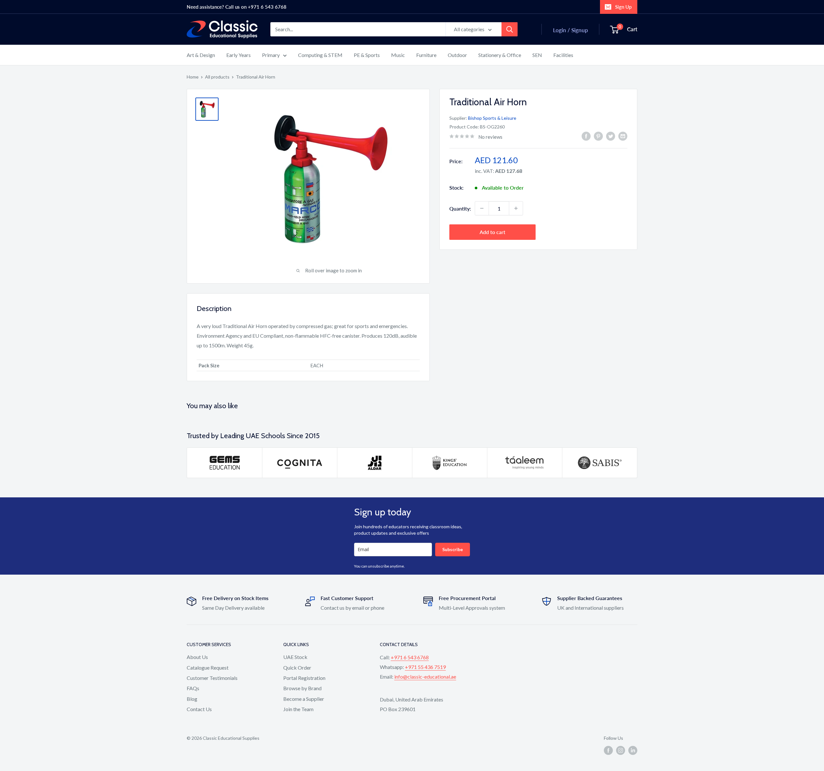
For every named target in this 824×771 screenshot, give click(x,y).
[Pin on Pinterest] (598, 136)
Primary (271, 55)
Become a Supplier (303, 699)
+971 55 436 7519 (425, 667)
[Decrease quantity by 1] (482, 208)
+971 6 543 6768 (410, 657)
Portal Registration (304, 678)
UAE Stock (295, 657)
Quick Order (297, 667)
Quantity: (460, 208)
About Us (197, 657)
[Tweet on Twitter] (610, 136)
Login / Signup (570, 30)
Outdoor (457, 55)
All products (217, 77)
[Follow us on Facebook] (608, 750)
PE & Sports (367, 55)
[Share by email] (622, 136)
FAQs (193, 688)
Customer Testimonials (212, 678)
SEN (537, 55)
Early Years (238, 55)
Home (193, 77)
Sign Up (623, 7)
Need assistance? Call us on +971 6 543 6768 (236, 7)
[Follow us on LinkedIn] (632, 750)
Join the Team (298, 709)
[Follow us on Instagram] (620, 750)
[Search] (509, 29)
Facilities (563, 55)
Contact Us (199, 709)
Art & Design (201, 55)
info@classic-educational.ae (425, 676)
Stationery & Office (499, 55)
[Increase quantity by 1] (516, 208)
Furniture (426, 55)
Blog (192, 699)
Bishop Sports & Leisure (492, 118)
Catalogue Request (208, 667)
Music (398, 55)
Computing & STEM (320, 55)
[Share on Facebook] (586, 136)
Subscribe (452, 549)
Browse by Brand (302, 688)
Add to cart (492, 232)
